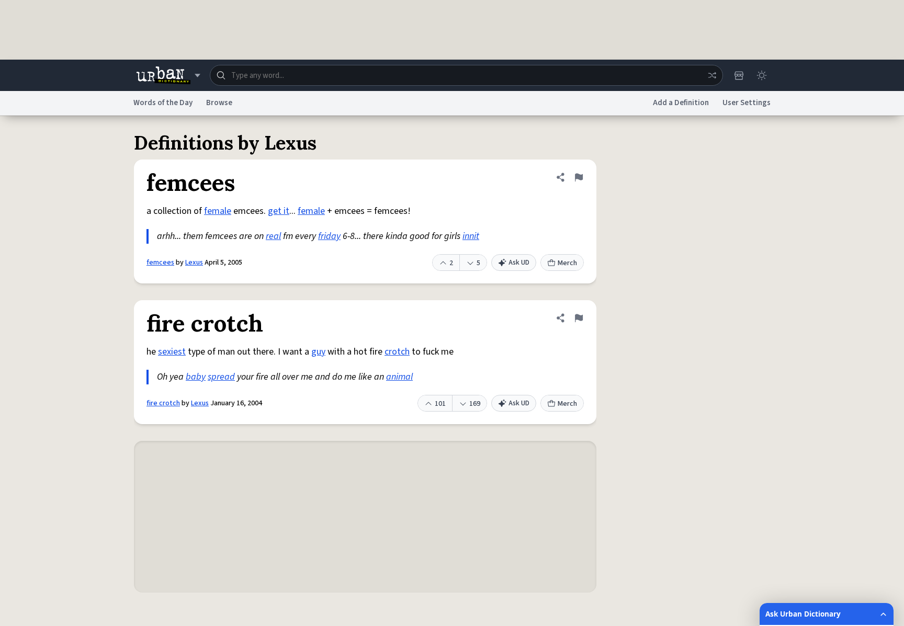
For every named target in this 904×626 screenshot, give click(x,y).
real (273, 236)
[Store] (738, 75)
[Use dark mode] (761, 75)
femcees (160, 262)
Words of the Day (163, 102)
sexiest (172, 351)
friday (329, 236)
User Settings (746, 102)
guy (318, 351)
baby (196, 376)
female (217, 211)
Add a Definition (681, 102)
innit (470, 236)
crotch (397, 351)
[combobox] (466, 75)
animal (399, 376)
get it (278, 211)
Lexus (194, 262)
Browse (219, 102)
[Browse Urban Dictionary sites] (168, 75)
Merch (567, 263)
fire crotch (163, 403)
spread (221, 376)
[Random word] (712, 75)
